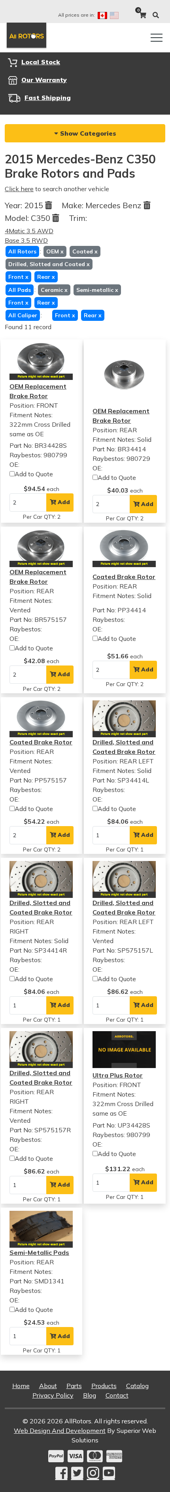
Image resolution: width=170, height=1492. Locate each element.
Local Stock (40, 62)
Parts (74, 1386)
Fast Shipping (48, 98)
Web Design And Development (60, 1430)
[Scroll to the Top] (151, 1483)
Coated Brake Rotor (124, 577)
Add (63, 502)
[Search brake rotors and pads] (156, 15)
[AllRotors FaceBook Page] (61, 1473)
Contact (117, 1395)
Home (21, 1386)
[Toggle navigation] (156, 38)
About (48, 1386)
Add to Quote (34, 474)
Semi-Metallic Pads (39, 1252)
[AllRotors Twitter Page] (77, 1473)
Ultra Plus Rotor (118, 1075)
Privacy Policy (53, 1395)
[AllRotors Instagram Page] (93, 1473)
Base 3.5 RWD (26, 240)
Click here (19, 189)
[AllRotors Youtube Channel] (109, 1473)
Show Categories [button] (87, 133)
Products (104, 1386)
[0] (142, 15)
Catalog (137, 1386)
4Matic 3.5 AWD (29, 231)
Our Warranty (44, 80)
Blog (89, 1395)
